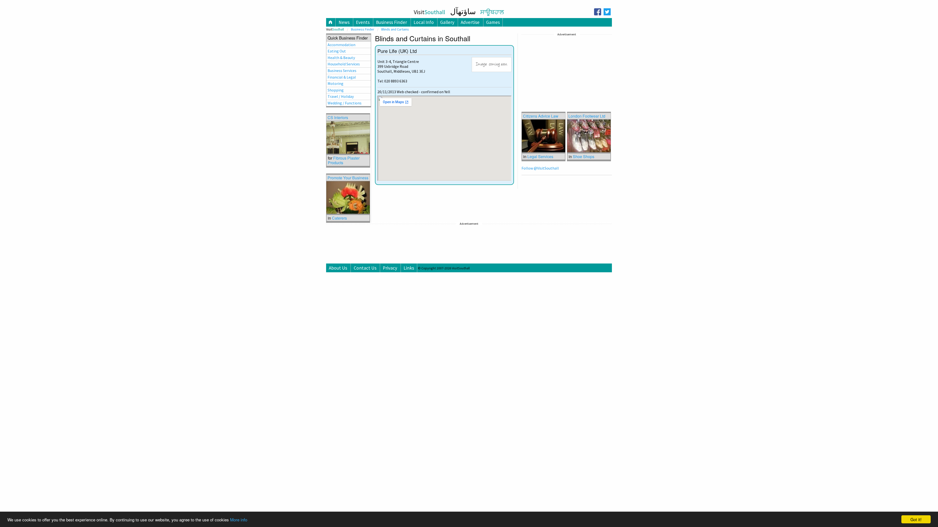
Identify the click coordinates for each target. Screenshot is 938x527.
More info (238, 520)
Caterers (339, 218)
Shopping (336, 90)
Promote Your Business (348, 178)
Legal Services (540, 156)
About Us (338, 268)
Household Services (344, 63)
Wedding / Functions (345, 103)
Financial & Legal (342, 77)
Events (363, 22)
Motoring (335, 83)
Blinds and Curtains (395, 29)
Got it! (916, 519)
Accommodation (341, 44)
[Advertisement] (558, 68)
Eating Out (337, 51)
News (344, 22)
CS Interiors (338, 117)
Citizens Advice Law (540, 116)
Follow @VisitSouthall (540, 168)
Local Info (424, 22)
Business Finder (391, 22)
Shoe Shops (583, 156)
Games (493, 22)
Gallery (447, 22)
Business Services (342, 70)
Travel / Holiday (341, 96)
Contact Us (365, 268)
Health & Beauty (341, 57)
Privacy (390, 268)
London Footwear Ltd (586, 116)
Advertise (470, 22)
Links (409, 268)
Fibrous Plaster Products (344, 160)
